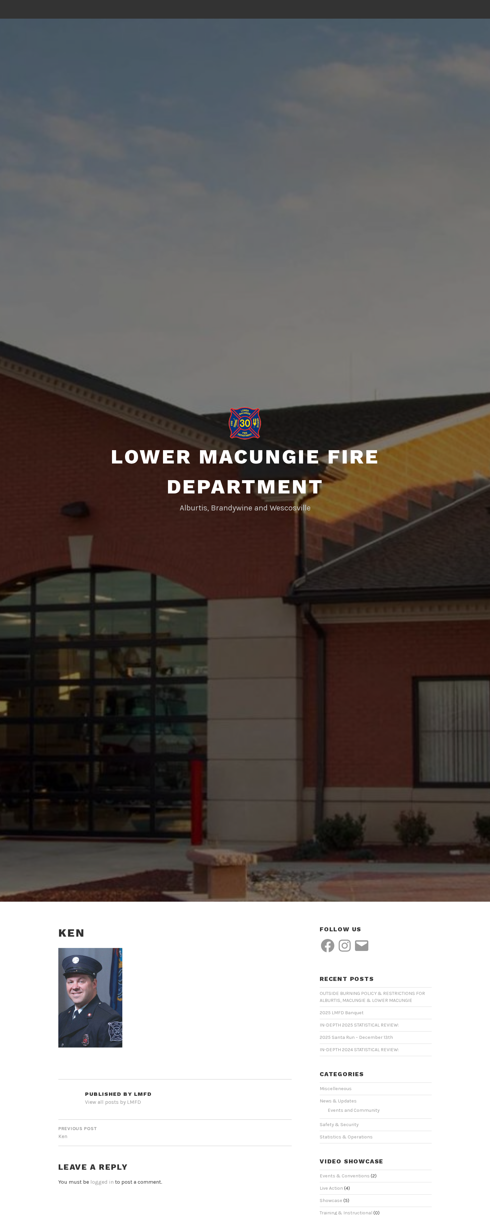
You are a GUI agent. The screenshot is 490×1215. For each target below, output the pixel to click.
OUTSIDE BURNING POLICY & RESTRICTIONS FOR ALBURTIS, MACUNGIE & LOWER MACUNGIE (372, 997)
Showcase (331, 1200)
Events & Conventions (345, 1176)
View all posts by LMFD (113, 1102)
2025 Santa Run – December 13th (356, 1037)
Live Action (331, 1188)
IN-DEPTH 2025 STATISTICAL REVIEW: (359, 1025)
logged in (102, 1182)
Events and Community (354, 1110)
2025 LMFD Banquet (342, 1013)
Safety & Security (339, 1124)
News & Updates (338, 1101)
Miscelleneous (336, 1088)
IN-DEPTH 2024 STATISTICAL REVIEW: (359, 1050)
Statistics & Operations (346, 1137)
